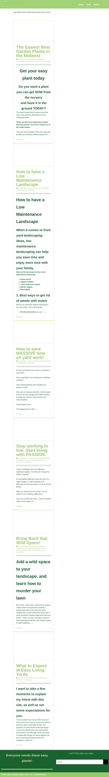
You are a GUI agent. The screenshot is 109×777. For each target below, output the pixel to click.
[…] (49, 134)
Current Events (29, 678)
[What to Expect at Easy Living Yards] (34, 647)
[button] (102, 4)
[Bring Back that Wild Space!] (34, 522)
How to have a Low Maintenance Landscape (30, 178)
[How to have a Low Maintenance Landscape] (34, 155)
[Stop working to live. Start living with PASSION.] (34, 430)
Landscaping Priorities (22, 460)
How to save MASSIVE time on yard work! (30, 353)
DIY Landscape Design (31, 188)
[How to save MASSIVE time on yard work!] (34, 333)
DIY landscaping (29, 59)
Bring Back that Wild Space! (31, 540)
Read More (19, 139)
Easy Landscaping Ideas (42, 458)
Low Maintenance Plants (31, 61)
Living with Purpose (44, 361)
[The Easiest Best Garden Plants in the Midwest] (34, 31)
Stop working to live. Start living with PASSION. (32, 450)
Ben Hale (20, 59)
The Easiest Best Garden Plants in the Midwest (33, 51)
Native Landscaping (45, 61)
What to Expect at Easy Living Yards (31, 670)
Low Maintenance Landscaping (25, 190)
